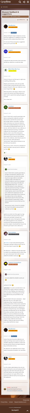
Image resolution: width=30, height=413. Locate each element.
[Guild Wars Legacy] (5, 2)
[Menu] (28, 2)
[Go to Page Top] (27, 410)
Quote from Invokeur (12, 169)
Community (19, 391)
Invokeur (7, 243)
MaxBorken (7, 17)
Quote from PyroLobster (13, 274)
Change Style (26, 400)
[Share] (27, 19)
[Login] (24, 2)
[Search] (20, 2)
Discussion (9, 391)
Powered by (15, 407)
